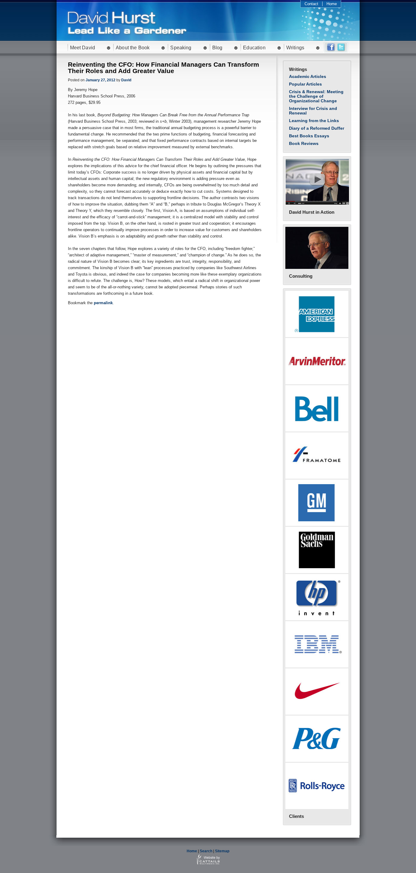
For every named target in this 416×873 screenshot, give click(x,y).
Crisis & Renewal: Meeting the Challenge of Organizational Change (316, 96)
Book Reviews (304, 143)
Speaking (180, 47)
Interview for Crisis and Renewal (313, 110)
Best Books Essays (309, 135)
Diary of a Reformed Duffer (316, 128)
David (126, 80)
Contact (311, 4)
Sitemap (222, 851)
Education (254, 47)
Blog (217, 47)
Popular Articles (305, 84)
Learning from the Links (314, 120)
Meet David (82, 47)
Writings (295, 47)
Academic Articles (307, 76)
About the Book (133, 47)
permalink (103, 303)
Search (206, 851)
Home (331, 4)
